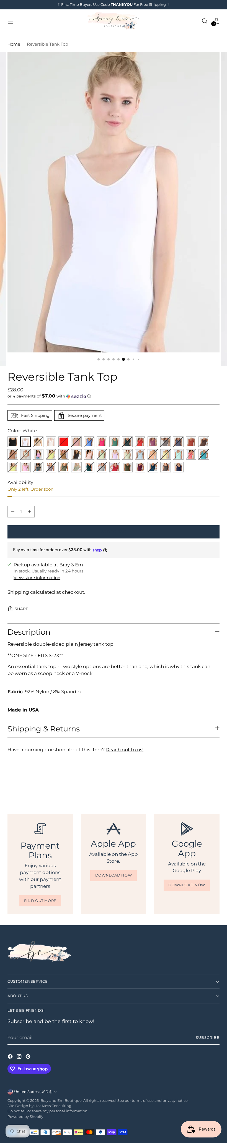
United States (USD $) (33, 1092)
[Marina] (89, 441)
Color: (22, 430)
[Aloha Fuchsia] (102, 441)
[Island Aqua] (178, 454)
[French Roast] (203, 441)
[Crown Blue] (178, 441)
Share (21, 609)
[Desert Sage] (127, 454)
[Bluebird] (203, 454)
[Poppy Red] (140, 441)
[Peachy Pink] (89, 454)
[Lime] (12, 467)
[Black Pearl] (165, 467)
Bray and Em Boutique (61, 1100)
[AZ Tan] (63, 454)
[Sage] (76, 467)
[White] (25, 441)
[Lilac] (51, 467)
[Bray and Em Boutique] (113, 21)
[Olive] (63, 467)
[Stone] (38, 441)
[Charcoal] (76, 454)
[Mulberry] (153, 441)
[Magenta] (114, 467)
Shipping (18, 592)
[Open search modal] (204, 21)
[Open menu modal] (10, 21)
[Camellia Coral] (191, 454)
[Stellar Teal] (89, 467)
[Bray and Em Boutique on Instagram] (19, 1057)
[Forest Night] (127, 441)
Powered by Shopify (25, 1117)
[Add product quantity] (29, 511)
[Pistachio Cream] (102, 454)
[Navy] (178, 467)
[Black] (12, 441)
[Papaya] (153, 454)
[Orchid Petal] (114, 454)
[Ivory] (51, 441)
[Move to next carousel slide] (215, 784)
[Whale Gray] (165, 441)
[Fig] (140, 467)
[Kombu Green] (127, 467)
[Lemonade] (51, 454)
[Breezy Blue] (140, 454)
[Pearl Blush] (76, 441)
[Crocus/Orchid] (38, 454)
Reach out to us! (124, 749)
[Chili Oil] (191, 441)
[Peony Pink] (25, 467)
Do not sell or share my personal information (47, 1111)
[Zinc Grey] (38, 467)
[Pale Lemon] (165, 454)
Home (13, 44)
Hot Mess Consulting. (53, 1106)
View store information (37, 577)
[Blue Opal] (153, 467)
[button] (113, 396)
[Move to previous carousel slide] (202, 784)
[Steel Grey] (102, 467)
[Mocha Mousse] (12, 454)
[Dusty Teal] (114, 441)
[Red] (63, 441)
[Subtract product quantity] (13, 511)
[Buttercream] (25, 454)
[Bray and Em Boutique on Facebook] (10, 1057)
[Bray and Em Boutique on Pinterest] (28, 1057)
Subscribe (208, 1037)
